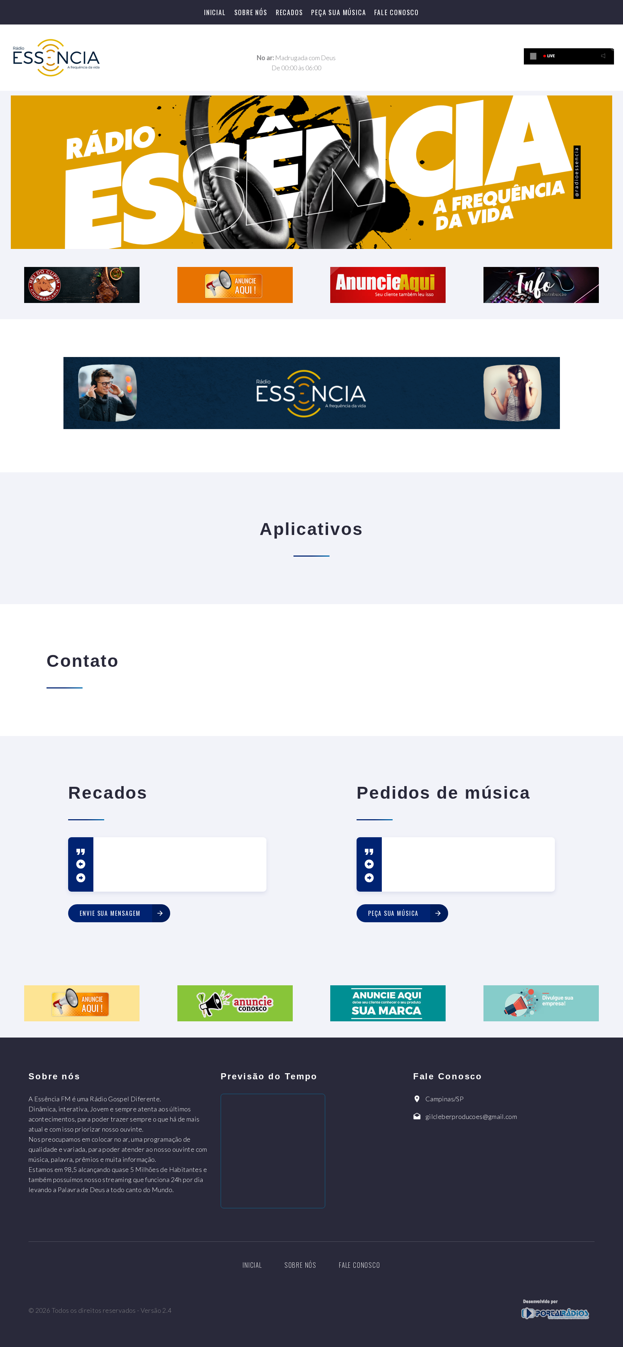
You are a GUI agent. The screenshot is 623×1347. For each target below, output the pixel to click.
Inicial (215, 12)
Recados (289, 12)
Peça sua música (338, 12)
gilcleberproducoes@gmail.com (471, 1116)
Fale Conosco (396, 12)
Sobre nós (251, 12)
